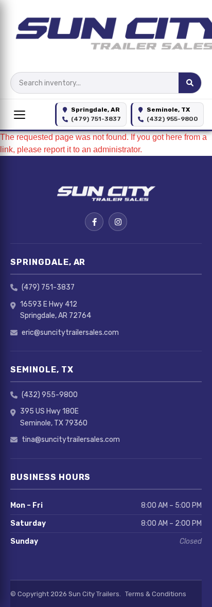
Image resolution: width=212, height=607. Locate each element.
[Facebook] (94, 221)
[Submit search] (190, 83)
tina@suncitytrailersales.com (71, 439)
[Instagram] (118, 221)
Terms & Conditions (155, 594)
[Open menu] (19, 114)
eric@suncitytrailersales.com (70, 332)
